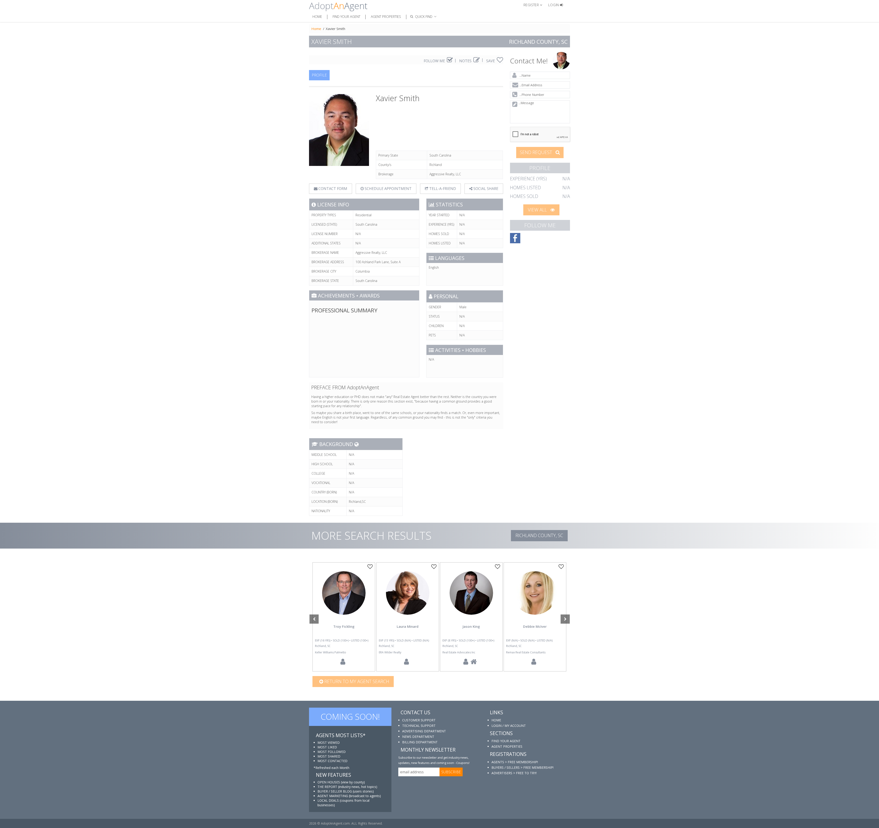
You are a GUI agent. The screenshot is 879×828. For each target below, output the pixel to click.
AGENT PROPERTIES (506, 746)
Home (317, 16)
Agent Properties (386, 16)
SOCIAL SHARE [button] (485, 188)
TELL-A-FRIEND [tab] (442, 188)
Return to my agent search (356, 681)
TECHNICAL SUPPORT (419, 725)
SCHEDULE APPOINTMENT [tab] (388, 188)
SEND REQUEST (536, 152)
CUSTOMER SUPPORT (419, 720)
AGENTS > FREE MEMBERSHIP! (514, 762)
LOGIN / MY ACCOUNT (508, 725)
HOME (496, 720)
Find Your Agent (346, 16)
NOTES (465, 60)
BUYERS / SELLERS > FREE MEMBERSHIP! (522, 767)
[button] (535, 4)
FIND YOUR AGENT (506, 741)
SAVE (491, 60)
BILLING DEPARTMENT (420, 742)
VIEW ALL (538, 210)
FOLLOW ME (435, 60)
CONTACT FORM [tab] (332, 188)
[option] (343, 616)
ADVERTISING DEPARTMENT (424, 731)
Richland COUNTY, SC (539, 535)
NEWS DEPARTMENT (418, 736)
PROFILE (319, 75)
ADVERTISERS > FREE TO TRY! (514, 773)
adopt (344, 596)
